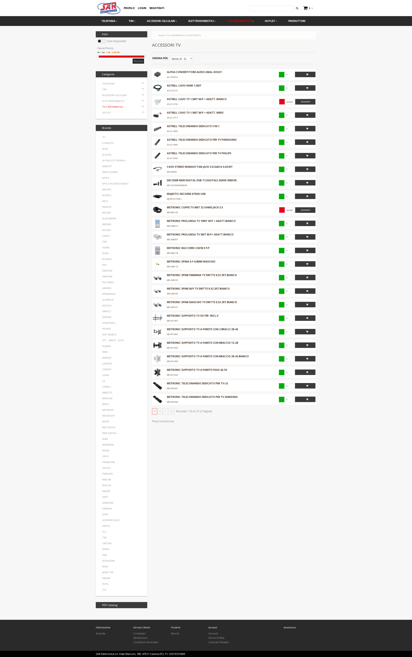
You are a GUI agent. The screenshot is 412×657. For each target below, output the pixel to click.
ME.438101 (172, 307)
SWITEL (106, 525)
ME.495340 (172, 401)
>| (171, 411)
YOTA (105, 583)
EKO (104, 264)
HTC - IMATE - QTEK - (113, 340)
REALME (106, 479)
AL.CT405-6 (172, 77)
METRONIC (108, 409)
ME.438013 (172, 225)
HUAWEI (106, 346)
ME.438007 (172, 239)
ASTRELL (107, 195)
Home (161, 35)
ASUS (105, 201)
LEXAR (105, 375)
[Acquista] (305, 74)
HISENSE (106, 317)
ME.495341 (172, 388)
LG (103, 380)
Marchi (175, 633)
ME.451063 (172, 334)
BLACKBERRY (109, 218)
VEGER (105, 549)
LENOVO (106, 369)
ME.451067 (172, 320)
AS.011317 (172, 117)
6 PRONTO (108, 143)
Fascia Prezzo (105, 48)
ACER (105, 148)
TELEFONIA (108, 21)
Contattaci (139, 633)
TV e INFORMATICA (239, 21)
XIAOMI (106, 578)
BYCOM (106, 230)
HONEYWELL (109, 322)
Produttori (296, 21)
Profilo (129, 8)
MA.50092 (172, 171)
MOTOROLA (108, 427)
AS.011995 (172, 131)
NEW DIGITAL (109, 433)
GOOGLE (107, 305)
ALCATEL (107, 154)
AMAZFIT (107, 166)
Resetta (138, 61)
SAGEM (106, 491)
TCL (104, 531)
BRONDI (106, 224)
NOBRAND (108, 444)
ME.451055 (172, 347)
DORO (105, 253)
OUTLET (270, 21)
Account (213, 633)
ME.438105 (172, 293)
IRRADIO (106, 357)
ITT (104, 137)
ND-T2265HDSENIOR (177, 185)
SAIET (105, 496)
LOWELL (106, 386)
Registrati (157, 8)
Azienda (100, 633)
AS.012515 (172, 90)
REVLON (106, 485)
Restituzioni (140, 638)
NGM (105, 438)
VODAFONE (108, 560)
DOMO (106, 247)
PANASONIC (108, 462)
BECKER (106, 212)
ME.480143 (172, 212)
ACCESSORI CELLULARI (161, 21)
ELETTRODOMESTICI (201, 21)
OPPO (105, 456)
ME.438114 (172, 266)
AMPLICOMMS (110, 172)
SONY (105, 514)
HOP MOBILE (109, 334)
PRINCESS (107, 473)
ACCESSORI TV (194, 35)
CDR (104, 241)
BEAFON (106, 206)
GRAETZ (106, 311)
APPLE (105, 177)
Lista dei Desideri (218, 642)
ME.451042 (172, 374)
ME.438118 (172, 253)
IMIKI (105, 351)
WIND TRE (107, 572)
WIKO (105, 566)
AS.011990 (172, 144)
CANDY (106, 235)
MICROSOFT (108, 415)
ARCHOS (106, 189)
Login (142, 8)
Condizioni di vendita (145, 642)
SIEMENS (107, 508)
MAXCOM (107, 398)
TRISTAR (106, 543)
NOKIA (105, 450)
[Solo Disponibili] (101, 41)
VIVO (104, 554)
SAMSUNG (107, 502)
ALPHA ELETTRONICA (113, 160)
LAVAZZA (107, 363)
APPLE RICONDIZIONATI (115, 183)
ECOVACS (107, 259)
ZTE (104, 589)
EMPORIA (107, 270)
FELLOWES (108, 282)
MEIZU (105, 404)
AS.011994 (172, 158)
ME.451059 (172, 361)
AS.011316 (172, 104)
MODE (105, 421)
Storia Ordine (216, 638)
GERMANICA (108, 293)
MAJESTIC (107, 392)
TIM (131, 21)
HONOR (106, 328)
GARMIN (106, 288)
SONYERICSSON (110, 520)
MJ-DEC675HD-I (174, 198)
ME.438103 (172, 280)
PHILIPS (106, 467)
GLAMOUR (107, 299)
